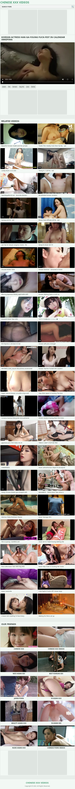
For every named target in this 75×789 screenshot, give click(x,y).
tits (9, 87)
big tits (21, 87)
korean (15, 87)
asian (4, 87)
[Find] (72, 6)
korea (33, 87)
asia (27, 87)
